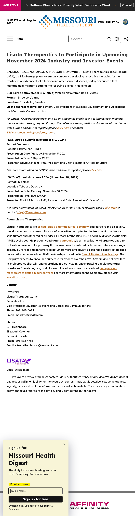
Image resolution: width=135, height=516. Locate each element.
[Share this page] (126, 39)
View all (127, 5)
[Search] (109, 39)
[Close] (64, 444)
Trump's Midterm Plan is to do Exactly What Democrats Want (63, 5)
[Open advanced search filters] (117, 39)
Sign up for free (35, 499)
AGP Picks (10, 5)
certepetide (67, 240)
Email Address (19, 484)
